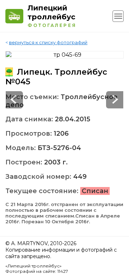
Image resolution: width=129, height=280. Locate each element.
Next (14, 99)
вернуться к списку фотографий (48, 42)
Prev (114, 99)
